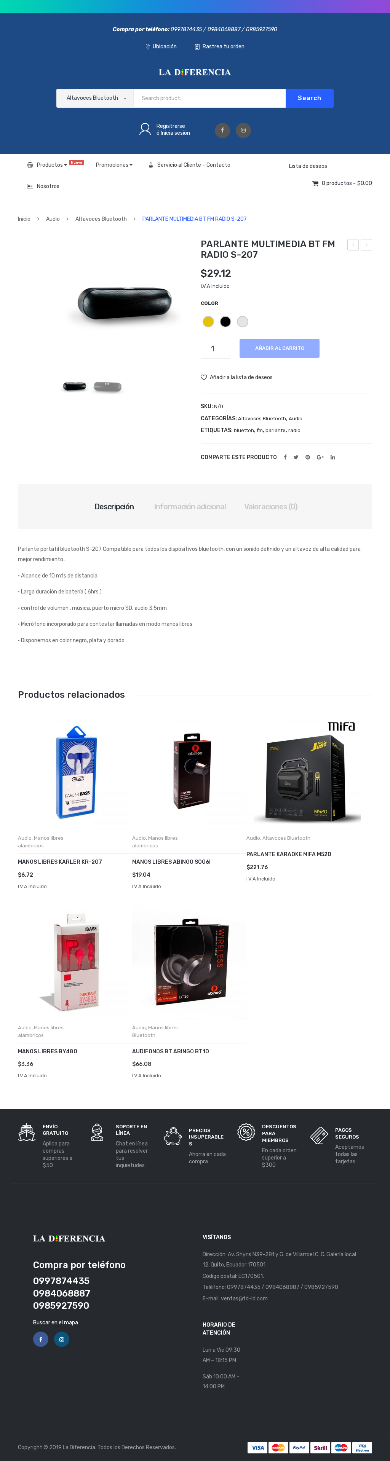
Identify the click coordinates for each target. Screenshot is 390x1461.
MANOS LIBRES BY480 (47, 1051)
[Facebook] (222, 130)
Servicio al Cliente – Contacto (193, 165)
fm (260, 430)
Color (209, 303)
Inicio (24, 219)
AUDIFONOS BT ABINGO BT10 (170, 1051)
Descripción (114, 506)
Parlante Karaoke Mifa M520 (288, 854)
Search (309, 98)
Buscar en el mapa (55, 1322)
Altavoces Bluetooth (101, 219)
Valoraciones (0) (270, 506)
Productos (59, 164)
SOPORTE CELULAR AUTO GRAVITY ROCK (353, 245)
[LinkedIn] (333, 457)
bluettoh (244, 430)
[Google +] (320, 457)
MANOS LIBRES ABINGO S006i (171, 862)
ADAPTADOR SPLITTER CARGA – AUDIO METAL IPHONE (366, 245)
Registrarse (171, 126)
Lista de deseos (308, 166)
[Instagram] (243, 130)
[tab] (114, 507)
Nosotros (48, 186)
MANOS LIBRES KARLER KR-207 (60, 862)
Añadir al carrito (279, 348)
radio (294, 430)
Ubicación (164, 46)
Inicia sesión (175, 133)
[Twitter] (296, 457)
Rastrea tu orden (223, 46)
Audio (53, 219)
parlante (275, 430)
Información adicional (190, 506)
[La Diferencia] (195, 72)
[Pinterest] (307, 457)
